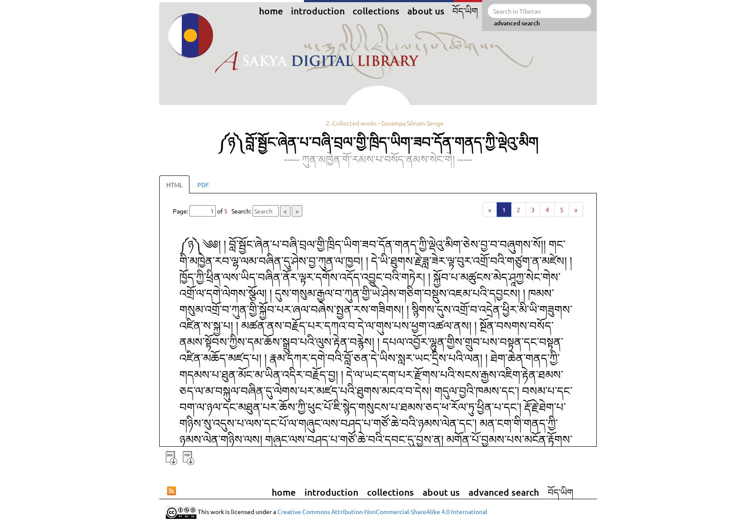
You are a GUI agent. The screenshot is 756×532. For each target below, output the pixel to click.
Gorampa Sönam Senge (412, 123)
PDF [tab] (203, 185)
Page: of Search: (236, 211)
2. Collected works (351, 123)
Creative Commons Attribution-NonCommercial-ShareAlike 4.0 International (382, 511)
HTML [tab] (174, 185)
